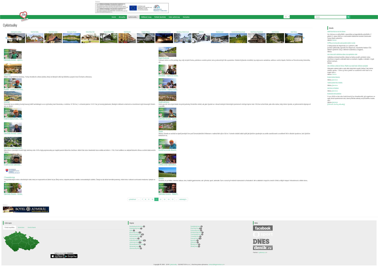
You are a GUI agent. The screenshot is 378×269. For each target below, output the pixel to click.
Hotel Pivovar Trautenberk (237, 32)
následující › (183, 199)
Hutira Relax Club (70, 32)
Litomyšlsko (7, 74)
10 (152, 199)
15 (172, 199)
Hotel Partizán (255, 32)
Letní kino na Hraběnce (333, 88)
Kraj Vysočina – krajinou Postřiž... (168, 89)
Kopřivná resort (200, 32)
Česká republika (9, 227)
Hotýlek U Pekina (126, 32)
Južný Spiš (7, 102)
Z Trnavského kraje (9, 177)
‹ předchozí (132, 199)
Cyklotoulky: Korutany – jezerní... (13, 133)
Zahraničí (193, 242)
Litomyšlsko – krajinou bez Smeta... (168, 75)
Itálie (130, 230)
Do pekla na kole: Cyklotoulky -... (13, 164)
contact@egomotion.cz (216, 264)
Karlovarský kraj (134, 236)
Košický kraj (133, 238)
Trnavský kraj (194, 236)
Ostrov (334, 40)
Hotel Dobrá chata (33, 32)
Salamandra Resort (52, 32)
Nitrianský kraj (134, 246)
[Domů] (16, 16)
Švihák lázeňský (160, 17)
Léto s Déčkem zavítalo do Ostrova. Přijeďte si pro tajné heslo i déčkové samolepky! (347, 66)
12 (160, 199)
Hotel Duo (181, 32)
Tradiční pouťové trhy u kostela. (335, 83)
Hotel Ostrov (274, 32)
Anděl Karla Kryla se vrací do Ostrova (336, 31)
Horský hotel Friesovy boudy (218, 32)
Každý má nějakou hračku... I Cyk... (13, 118)
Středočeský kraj (195, 232)
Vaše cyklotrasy (174, 17)
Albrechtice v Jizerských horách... (13, 148)
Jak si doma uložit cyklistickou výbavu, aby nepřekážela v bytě (342, 54)
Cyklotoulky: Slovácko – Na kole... (13, 194)
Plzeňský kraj (194, 228)
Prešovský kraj (195, 230)
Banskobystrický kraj (136, 226)
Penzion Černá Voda (89, 32)
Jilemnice (335, 80)
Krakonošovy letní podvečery (334, 94)
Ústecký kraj (194, 238)
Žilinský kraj (194, 244)
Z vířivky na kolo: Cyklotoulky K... (168, 164)
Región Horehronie (164, 58)
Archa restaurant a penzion (144, 32)
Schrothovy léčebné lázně (163, 32)
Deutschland (32, 227)
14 (168, 199)
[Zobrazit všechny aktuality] (336, 104)
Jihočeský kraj (133, 232)
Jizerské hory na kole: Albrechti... (168, 150)
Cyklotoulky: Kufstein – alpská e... (13, 60)
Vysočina (193, 240)
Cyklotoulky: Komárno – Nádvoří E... (168, 194)
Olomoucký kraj (134, 248)
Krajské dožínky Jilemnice (333, 77)
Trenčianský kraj (195, 234)
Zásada (161, 131)
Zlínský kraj (194, 246)
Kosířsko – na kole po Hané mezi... (13, 89)
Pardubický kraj (195, 226)
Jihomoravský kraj (135, 234)
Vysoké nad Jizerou (164, 102)
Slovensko (21, 227)
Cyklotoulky (132, 17)
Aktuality (122, 17)
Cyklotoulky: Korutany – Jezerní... (168, 118)
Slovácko (161, 178)
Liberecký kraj (133, 242)
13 (164, 199)
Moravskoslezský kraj (136, 244)
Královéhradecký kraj (136, 240)
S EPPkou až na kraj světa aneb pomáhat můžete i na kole (341, 43)
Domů (114, 17)
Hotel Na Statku (15, 32)
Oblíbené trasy (146, 17)
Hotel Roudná (107, 32)
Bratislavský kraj (134, 228)
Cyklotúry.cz (262, 252)
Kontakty (186, 17)
